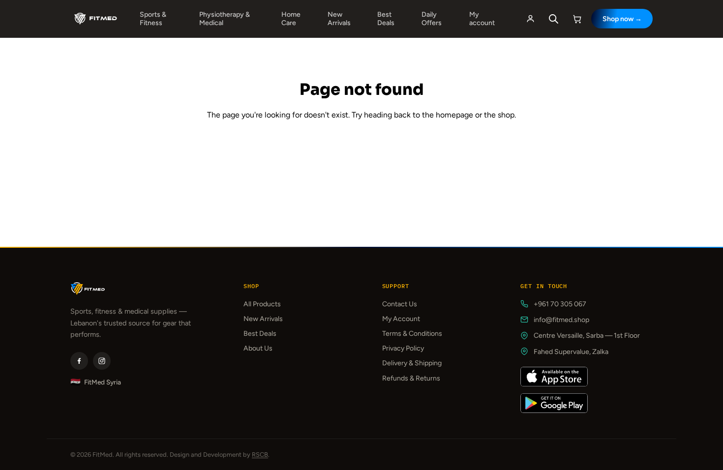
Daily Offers (432, 18)
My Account (401, 319)
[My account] (530, 18)
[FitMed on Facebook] (79, 361)
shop (506, 114)
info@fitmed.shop (561, 320)
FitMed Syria (95, 382)
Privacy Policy (403, 348)
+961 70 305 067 (560, 304)
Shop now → (622, 19)
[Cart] (577, 18)
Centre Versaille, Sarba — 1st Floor (587, 335)
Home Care (291, 18)
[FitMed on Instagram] (102, 361)
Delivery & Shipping (412, 363)
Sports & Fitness (153, 18)
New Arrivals (339, 18)
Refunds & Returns (411, 378)
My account (482, 18)
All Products (262, 304)
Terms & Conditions (412, 333)
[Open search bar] (554, 19)
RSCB (260, 454)
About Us (257, 348)
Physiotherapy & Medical (224, 18)
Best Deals (385, 18)
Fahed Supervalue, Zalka (571, 352)
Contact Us (399, 304)
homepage (454, 114)
